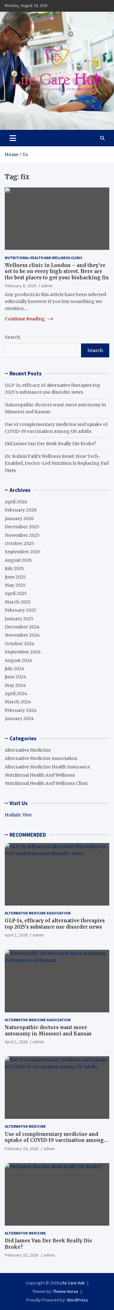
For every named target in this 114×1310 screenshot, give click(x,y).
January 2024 (19, 718)
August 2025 (18, 560)
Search (12, 337)
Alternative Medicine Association (41, 758)
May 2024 (15, 685)
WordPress (77, 1300)
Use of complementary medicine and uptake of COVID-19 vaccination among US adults (54, 1140)
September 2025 (23, 552)
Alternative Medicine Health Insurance (47, 767)
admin (47, 285)
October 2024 (20, 643)
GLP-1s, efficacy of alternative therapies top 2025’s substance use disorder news (55, 924)
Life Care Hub (72, 1283)
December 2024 (22, 627)
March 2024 (18, 702)
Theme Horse (65, 1291)
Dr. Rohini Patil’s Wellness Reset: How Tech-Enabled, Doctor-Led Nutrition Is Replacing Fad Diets (57, 463)
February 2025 (20, 610)
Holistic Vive (18, 815)
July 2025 (14, 568)
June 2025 (15, 577)
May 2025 (15, 585)
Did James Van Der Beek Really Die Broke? (50, 443)
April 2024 (16, 693)
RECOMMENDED (28, 834)
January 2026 (19, 518)
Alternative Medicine (28, 750)
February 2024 (21, 710)
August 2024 (18, 660)
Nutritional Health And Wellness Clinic (43, 257)
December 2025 (22, 527)
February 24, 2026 (21, 1148)
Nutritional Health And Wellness (40, 775)
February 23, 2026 (21, 1255)
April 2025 (16, 593)
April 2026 (16, 502)
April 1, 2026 (16, 1042)
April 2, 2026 (16, 935)
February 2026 (21, 510)
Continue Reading (25, 319)
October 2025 (19, 543)
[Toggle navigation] (13, 138)
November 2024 (22, 635)
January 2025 (19, 619)
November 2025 (22, 535)
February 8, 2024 (20, 285)
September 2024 (23, 652)
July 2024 (14, 668)
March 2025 (18, 602)
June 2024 (15, 677)
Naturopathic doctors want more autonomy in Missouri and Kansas (48, 1030)
